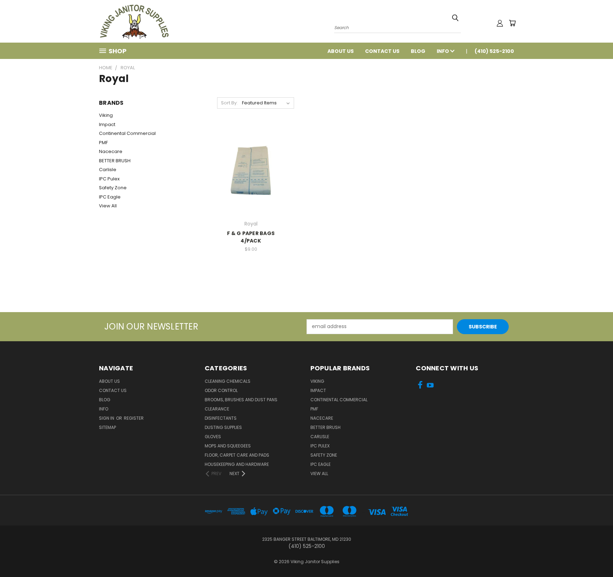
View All (108, 205)
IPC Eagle (110, 197)
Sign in (107, 418)
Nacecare (110, 151)
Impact (107, 124)
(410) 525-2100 (494, 51)
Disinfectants (221, 418)
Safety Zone (113, 187)
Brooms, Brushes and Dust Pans (241, 400)
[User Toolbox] (499, 23)
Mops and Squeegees (228, 446)
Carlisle (107, 169)
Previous (594, 555)
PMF (103, 142)
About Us (340, 51)
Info (443, 51)
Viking (106, 115)
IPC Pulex (109, 178)
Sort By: (229, 102)
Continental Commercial (127, 133)
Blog (418, 51)
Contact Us (382, 51)
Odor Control (221, 390)
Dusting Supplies (223, 427)
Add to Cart (251, 170)
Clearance (217, 409)
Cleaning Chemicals (227, 381)
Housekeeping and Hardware (237, 464)
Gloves (213, 437)
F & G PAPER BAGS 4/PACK (251, 237)
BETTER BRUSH (115, 160)
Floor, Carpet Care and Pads (237, 455)
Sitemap (107, 427)
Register (134, 418)
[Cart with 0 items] (512, 23)
